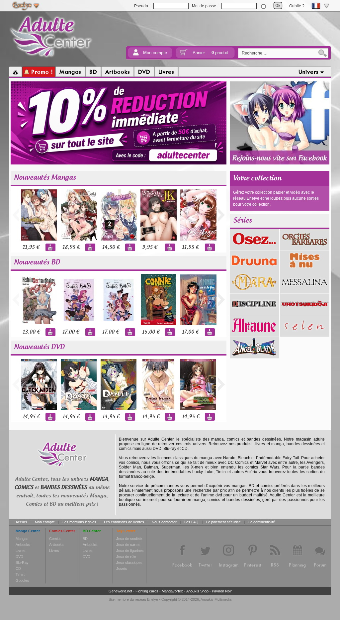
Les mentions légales (79, 522)
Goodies (22, 580)
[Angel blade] (254, 356)
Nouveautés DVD (39, 347)
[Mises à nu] (304, 269)
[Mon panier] (184, 54)
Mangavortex (172, 591)
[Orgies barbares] (304, 248)
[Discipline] (254, 312)
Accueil (21, 522)
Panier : (210, 52)
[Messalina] (304, 291)
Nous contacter (164, 522)
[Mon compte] (136, 54)
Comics (55, 539)
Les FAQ (191, 522)
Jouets (121, 568)
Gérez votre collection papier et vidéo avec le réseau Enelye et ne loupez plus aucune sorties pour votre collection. (276, 198)
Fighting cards (146, 591)
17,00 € (70, 332)
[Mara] (254, 291)
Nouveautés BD (37, 262)
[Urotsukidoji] (304, 312)
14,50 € (111, 247)
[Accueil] (15, 71)
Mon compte (155, 52)
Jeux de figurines (130, 551)
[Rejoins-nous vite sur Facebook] (279, 163)
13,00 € (31, 332)
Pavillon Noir (222, 591)
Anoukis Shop (197, 591)
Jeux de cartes (128, 545)
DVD (19, 557)
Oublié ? (296, 6)
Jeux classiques (129, 563)
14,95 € (31, 417)
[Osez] (254, 248)
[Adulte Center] (51, 57)
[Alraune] (254, 334)
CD (18, 568)
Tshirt (20, 574)
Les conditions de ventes (124, 522)
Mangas (22, 539)
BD (85, 539)
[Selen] (304, 334)
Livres (21, 551)
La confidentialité (261, 522)
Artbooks (23, 545)
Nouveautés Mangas (45, 178)
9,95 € (149, 247)
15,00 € (150, 332)
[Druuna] (254, 269)
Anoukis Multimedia (216, 599)
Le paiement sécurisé (223, 522)
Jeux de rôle (126, 557)
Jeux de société (129, 539)
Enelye (152, 599)
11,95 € (31, 247)
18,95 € (71, 247)
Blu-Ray (22, 563)
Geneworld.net (120, 591)
